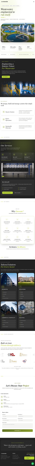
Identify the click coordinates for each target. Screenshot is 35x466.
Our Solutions (5, 76)
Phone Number (4, 418)
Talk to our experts (17, 192)
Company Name (20, 418)
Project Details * (4, 422)
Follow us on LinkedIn (28, 458)
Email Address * (20, 414)
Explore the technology (7, 192)
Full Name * (4, 414)
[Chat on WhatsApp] (32, 463)
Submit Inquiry (17, 430)
